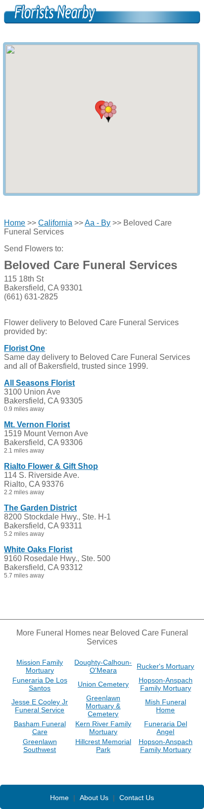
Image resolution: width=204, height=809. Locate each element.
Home (14, 223)
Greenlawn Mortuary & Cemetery (103, 706)
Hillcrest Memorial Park (103, 745)
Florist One (24, 348)
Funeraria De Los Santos (39, 684)
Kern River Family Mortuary (103, 728)
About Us (94, 798)
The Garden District (40, 508)
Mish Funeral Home (165, 706)
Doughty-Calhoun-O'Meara (103, 666)
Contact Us (136, 798)
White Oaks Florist (38, 549)
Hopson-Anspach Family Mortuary (166, 684)
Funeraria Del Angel (165, 728)
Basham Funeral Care (40, 728)
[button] (108, 112)
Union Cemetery (103, 684)
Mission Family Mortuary (39, 666)
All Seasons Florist (39, 383)
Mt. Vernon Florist (37, 424)
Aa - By (97, 223)
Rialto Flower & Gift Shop (51, 466)
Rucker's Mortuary (165, 666)
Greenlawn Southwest (40, 745)
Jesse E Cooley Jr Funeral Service (39, 706)
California (55, 223)
